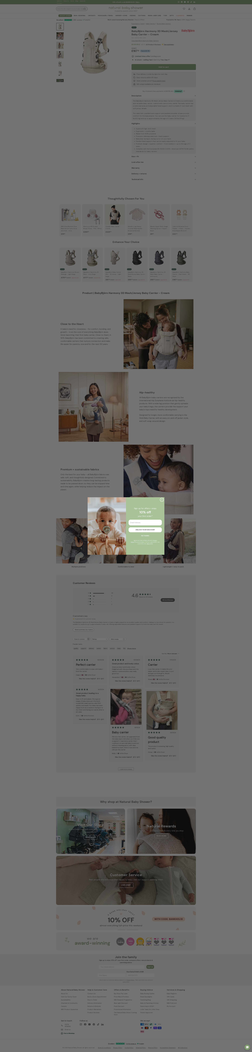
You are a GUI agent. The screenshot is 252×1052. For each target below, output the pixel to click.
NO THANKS (145, 536)
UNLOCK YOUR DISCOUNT (145, 530)
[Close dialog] (162, 499)
